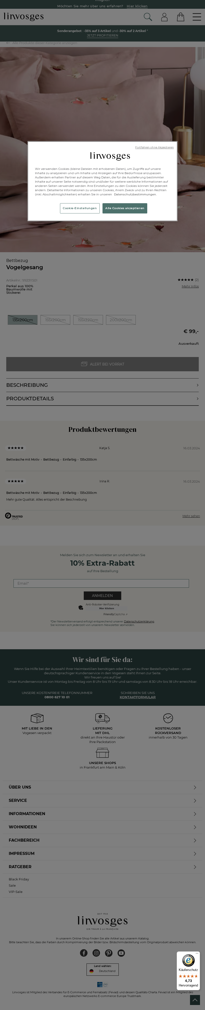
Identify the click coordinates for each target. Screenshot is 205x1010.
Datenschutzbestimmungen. (135, 194)
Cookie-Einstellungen (80, 208)
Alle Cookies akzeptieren (124, 208)
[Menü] (197, 954)
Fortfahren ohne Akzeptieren (154, 147)
